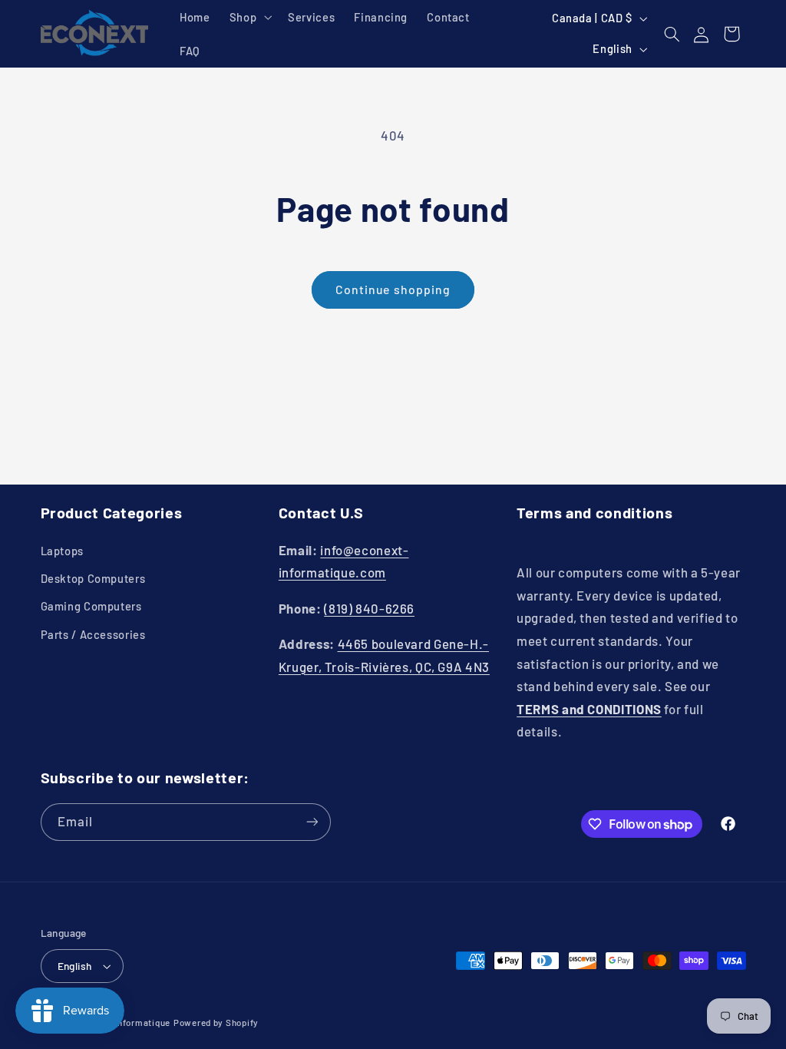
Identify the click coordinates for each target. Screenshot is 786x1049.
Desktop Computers (93, 578)
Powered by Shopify (216, 1022)
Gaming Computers (91, 606)
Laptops (62, 551)
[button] (249, 17)
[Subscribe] (311, 822)
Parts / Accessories (93, 634)
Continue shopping (393, 289)
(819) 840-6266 (369, 608)
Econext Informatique (123, 1022)
